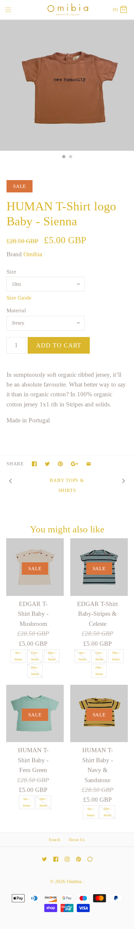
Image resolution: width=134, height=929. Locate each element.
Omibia (32, 254)
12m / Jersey (35, 656)
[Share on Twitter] (47, 463)
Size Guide (19, 298)
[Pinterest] (78, 859)
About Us (76, 840)
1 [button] (63, 157)
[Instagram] (67, 859)
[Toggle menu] (8, 9)
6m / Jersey (18, 656)
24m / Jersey (35, 671)
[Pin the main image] (60, 463)
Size (11, 272)
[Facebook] (55, 859)
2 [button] (70, 157)
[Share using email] (88, 463)
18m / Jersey (52, 656)
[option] (67, 85)
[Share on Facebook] (34, 463)
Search (54, 840)
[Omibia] (67, 9)
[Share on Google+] (74, 463)
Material (16, 310)
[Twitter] (44, 859)
